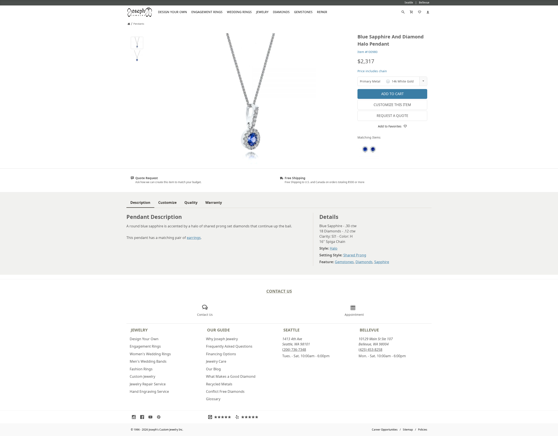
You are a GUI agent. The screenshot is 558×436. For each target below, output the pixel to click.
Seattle (291, 330)
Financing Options (221, 354)
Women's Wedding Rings (150, 354)
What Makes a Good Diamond (230, 376)
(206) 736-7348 (294, 349)
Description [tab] (140, 202)
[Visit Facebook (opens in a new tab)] (143, 417)
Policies (422, 429)
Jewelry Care (216, 361)
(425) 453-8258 (370, 349)
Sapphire (381, 261)
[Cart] (411, 12)
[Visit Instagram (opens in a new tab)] (135, 417)
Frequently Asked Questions (229, 346)
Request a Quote (392, 115)
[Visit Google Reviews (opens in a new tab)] (220, 417)
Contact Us (279, 291)
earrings (194, 237)
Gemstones (303, 12)
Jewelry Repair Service (148, 384)
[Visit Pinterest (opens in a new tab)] (160, 417)
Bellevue (369, 330)
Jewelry (262, 12)
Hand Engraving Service (149, 391)
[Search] (403, 12)
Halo (333, 248)
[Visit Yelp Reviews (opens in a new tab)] (247, 417)
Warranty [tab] (213, 202)
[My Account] (428, 12)
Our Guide (218, 330)
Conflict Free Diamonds (225, 391)
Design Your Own (172, 12)
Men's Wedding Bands (148, 361)
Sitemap (408, 429)
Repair (322, 12)
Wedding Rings (239, 12)
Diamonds (281, 12)
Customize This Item (392, 104)
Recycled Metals (219, 384)
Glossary (213, 399)
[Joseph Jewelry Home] (129, 23)
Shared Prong (354, 255)
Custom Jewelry (142, 376)
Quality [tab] (190, 202)
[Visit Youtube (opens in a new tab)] (151, 417)
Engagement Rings (207, 12)
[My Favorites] (419, 12)
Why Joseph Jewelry (222, 338)
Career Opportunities (385, 429)
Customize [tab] (167, 202)
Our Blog (213, 369)
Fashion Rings (141, 369)
